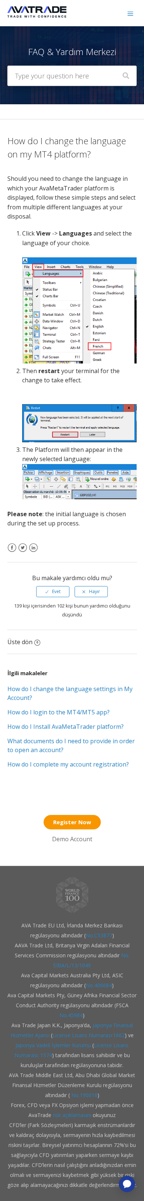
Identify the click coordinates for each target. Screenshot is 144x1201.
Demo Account (72, 839)
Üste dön (19, 642)
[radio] (52, 591)
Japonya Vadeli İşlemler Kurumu (53, 1045)
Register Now (72, 822)
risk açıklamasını (73, 1115)
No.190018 (83, 1095)
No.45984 (71, 1015)
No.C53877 (99, 935)
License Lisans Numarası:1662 (88, 1035)
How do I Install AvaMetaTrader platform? (65, 727)
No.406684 (99, 985)
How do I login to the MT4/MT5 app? (58, 712)
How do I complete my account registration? (68, 764)
